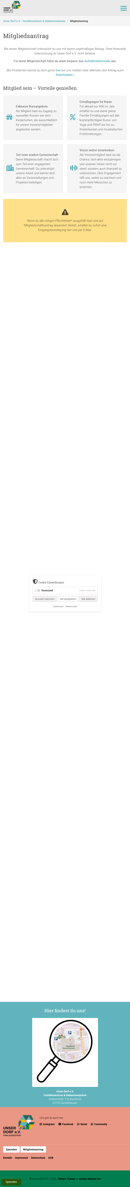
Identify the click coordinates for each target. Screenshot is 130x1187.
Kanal (83, 1124)
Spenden (11, 1149)
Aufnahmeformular (97, 61)
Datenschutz (38, 1157)
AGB (50, 1157)
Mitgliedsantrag (33, 1149)
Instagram (48, 1124)
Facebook (67, 1124)
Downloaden (64, 75)
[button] (123, 8)
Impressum (21, 1157)
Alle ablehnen (88, 598)
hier (58, 70)
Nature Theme (66, 1178)
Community (100, 1124)
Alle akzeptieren (68, 598)
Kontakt (7, 1157)
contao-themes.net (90, 1178)
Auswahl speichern (45, 598)
